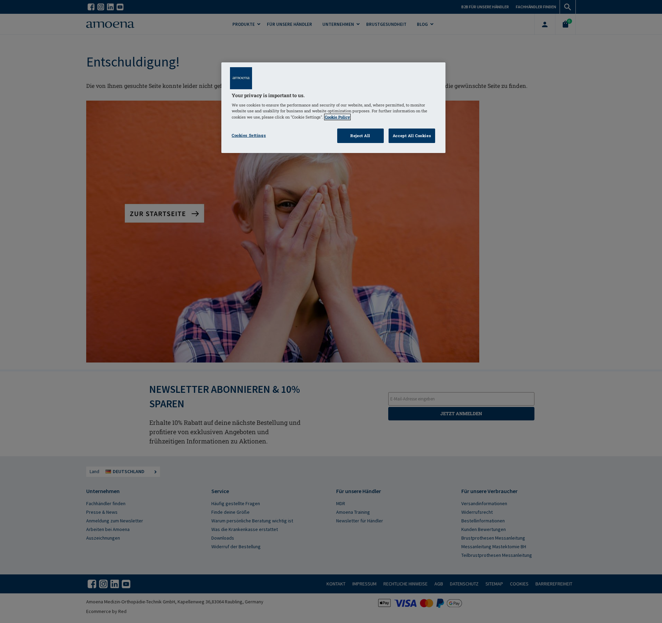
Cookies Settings (249, 135)
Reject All (360, 135)
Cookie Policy (337, 117)
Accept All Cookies (412, 135)
